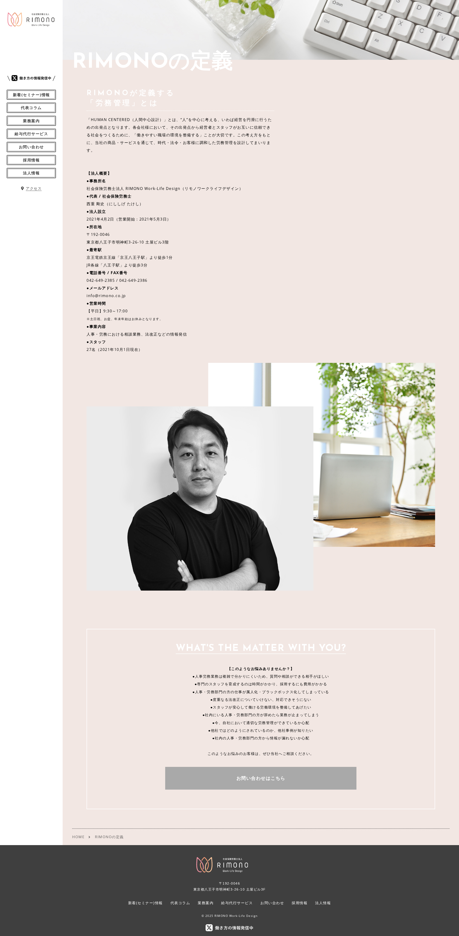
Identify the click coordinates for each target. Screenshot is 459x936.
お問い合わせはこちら (260, 778)
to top (449, 928)
